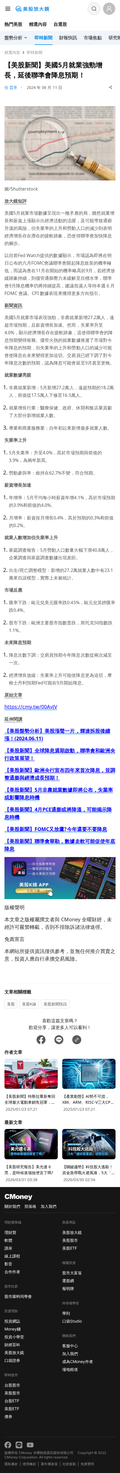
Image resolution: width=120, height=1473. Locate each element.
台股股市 (12, 1385)
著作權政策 (49, 1464)
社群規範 (69, 1464)
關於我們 (12, 1206)
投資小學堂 (14, 1336)
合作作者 (12, 1271)
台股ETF (11, 1400)
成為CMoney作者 (77, 1361)
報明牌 (68, 1288)
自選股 (60, 24)
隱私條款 (11, 1464)
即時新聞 (34, 52)
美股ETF (11, 1408)
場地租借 (70, 1369)
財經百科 (12, 1344)
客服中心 (70, 1345)
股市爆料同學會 (18, 1296)
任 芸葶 (10, 87)
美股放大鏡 (14, 1352)
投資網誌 (12, 1321)
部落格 (30, 1206)
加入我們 (48, 1206)
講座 (8, 1248)
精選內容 (38, 24)
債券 (8, 1416)
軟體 (8, 1240)
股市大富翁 (72, 1272)
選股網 (68, 1280)
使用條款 (29, 1464)
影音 (8, 1263)
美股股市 (12, 1392)
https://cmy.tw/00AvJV (30, 706)
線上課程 (12, 1256)
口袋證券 (12, 1360)
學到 (66, 1313)
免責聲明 (87, 1464)
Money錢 (12, 1329)
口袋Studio (72, 1321)
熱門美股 (13, 24)
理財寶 (10, 1232)
